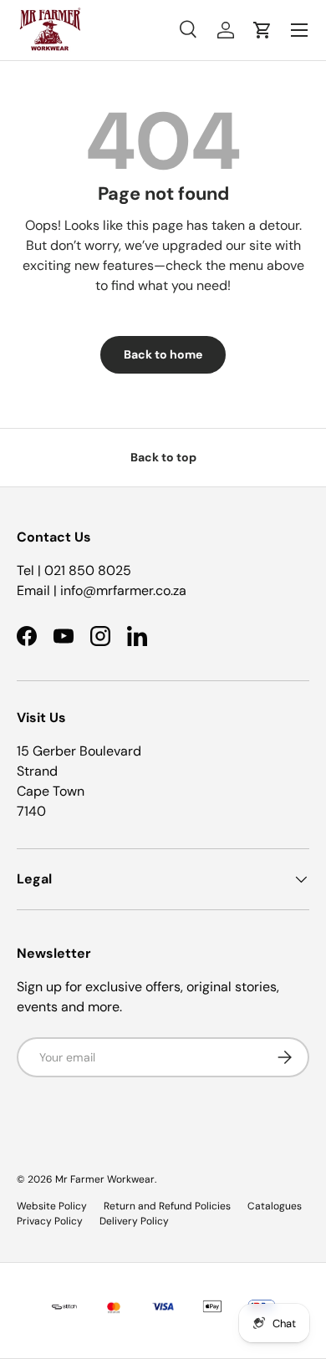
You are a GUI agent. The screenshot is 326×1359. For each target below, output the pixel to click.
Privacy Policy (50, 1221)
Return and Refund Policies (167, 1206)
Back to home (163, 354)
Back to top (163, 457)
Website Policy (52, 1206)
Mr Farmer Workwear (105, 1179)
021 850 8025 (87, 570)
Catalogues (274, 1206)
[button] (262, 30)
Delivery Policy (134, 1221)
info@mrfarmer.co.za (123, 590)
